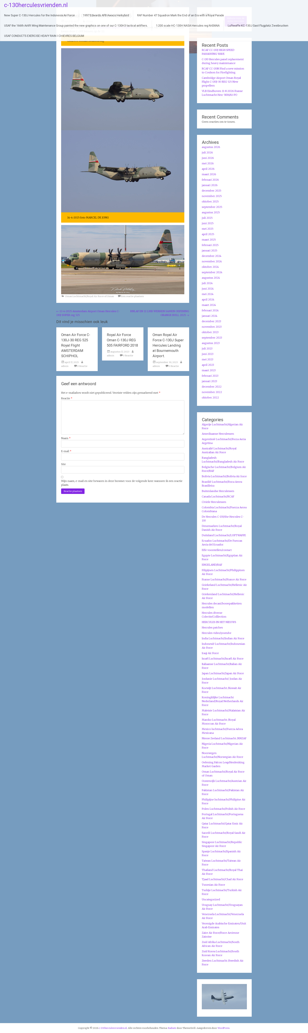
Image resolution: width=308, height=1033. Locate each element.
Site (63, 464)
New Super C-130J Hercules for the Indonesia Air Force (39, 15)
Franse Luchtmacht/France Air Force (224, 579)
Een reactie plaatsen (132, 296)
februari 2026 (210, 179)
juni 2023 (207, 354)
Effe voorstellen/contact (217, 550)
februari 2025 (210, 245)
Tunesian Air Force (213, 884)
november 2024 (212, 261)
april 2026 (208, 168)
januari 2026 (210, 185)
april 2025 (208, 234)
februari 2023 (210, 375)
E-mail (66, 451)
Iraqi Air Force (210, 653)
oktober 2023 (210, 332)
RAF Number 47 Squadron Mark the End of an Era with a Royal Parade (180, 15)
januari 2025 (209, 250)
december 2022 (212, 386)
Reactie (66, 398)
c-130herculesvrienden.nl (36, 5)
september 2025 (212, 207)
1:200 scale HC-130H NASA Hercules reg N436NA (188, 25)
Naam (66, 438)
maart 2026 (209, 174)
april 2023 (208, 364)
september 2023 (212, 337)
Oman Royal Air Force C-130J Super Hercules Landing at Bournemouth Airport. (168, 345)
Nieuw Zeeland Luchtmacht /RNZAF (224, 738)
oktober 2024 (210, 266)
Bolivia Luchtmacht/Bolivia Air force (224, 476)
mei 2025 (207, 228)
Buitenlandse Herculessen (218, 491)
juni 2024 (208, 288)
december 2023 (211, 321)
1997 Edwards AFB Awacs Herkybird (106, 15)
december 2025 (211, 190)
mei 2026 (208, 163)
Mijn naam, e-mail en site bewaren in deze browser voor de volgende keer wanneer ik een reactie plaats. (121, 482)
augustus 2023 (211, 343)
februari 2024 (210, 310)
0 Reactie (82, 366)
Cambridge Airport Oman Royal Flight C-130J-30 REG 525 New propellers (221, 81)
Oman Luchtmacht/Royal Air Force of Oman (89, 296)
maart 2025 (209, 239)
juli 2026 (207, 152)
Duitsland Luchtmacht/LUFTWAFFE (224, 535)
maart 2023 (209, 370)
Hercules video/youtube (216, 633)
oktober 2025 (210, 201)
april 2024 (208, 299)
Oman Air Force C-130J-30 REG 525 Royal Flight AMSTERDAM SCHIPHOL (75, 345)
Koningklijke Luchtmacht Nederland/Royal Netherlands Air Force (222, 701)
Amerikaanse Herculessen (218, 433)
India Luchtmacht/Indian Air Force (223, 638)
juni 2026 (208, 158)
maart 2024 (209, 305)
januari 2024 (209, 315)
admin (64, 366)
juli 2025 (207, 217)
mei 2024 (208, 294)
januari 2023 (209, 381)
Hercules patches (212, 627)
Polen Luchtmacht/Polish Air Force (223, 808)
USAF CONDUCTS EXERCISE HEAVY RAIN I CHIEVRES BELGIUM (44, 35)
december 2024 (211, 256)
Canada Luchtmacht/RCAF (218, 496)
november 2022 (212, 392)
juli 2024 (207, 283)
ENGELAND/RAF (212, 564)
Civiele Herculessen (214, 502)
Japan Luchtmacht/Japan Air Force (223, 673)
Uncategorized (211, 899)
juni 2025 (208, 223)
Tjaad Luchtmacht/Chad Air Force (222, 879)
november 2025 (212, 196)
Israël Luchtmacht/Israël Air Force (223, 658)
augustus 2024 (211, 277)
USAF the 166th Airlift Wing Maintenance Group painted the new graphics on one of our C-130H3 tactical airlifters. (76, 25)
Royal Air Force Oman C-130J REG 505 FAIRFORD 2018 (122, 340)
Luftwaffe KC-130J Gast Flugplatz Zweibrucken (258, 25)
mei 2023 (207, 359)
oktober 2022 (210, 397)
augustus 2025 (211, 212)
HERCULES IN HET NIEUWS (219, 622)
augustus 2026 (211, 147)
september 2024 (212, 272)
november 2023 (212, 326)
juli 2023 (207, 348)
